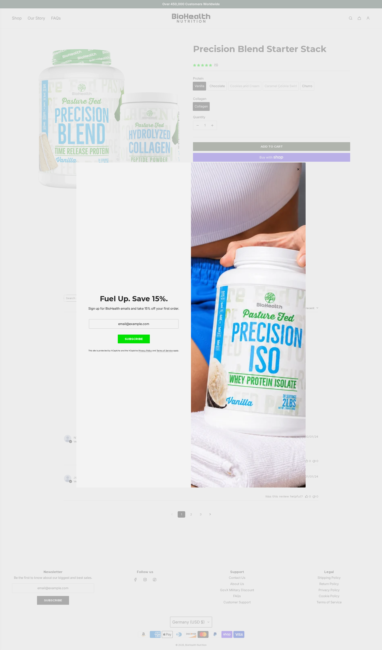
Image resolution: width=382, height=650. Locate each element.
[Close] (298, 169)
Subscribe (134, 339)
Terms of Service (165, 350)
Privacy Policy (145, 350)
